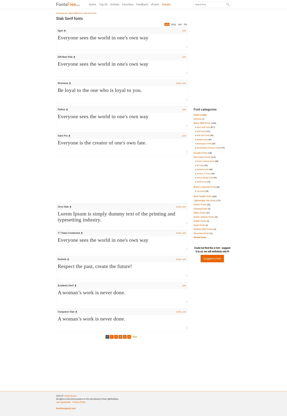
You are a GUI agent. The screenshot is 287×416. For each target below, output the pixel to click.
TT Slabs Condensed (69, 233)
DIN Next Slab (65, 57)
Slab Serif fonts (205, 135)
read (180, 24)
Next (135, 337)
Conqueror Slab (66, 311)
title (185, 24)
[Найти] (228, 4)
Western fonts (204, 169)
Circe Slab (63, 206)
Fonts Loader (200, 115)
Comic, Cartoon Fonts (207, 161)
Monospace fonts (206, 143)
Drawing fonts (202, 208)
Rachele (62, 259)
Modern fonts (204, 139)
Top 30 (103, 4)
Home (92, 4)
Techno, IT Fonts (206, 173)
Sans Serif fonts (206, 127)
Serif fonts (203, 131)
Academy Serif (66, 285)
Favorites (127, 4)
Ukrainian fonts (203, 233)
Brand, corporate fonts (207, 187)
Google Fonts (203, 153)
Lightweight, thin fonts (207, 200)
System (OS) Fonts (205, 229)
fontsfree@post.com (66, 408)
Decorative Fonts (205, 157)
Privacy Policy (78, 402)
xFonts (155, 4)
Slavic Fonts (202, 212)
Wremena (63, 83)
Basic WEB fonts (205, 123)
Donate (166, 4)
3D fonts (202, 165)
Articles (114, 4)
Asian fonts (201, 225)
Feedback (142, 4)
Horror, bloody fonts (207, 178)
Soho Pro (63, 135)
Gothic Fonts (202, 204)
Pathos (61, 109)
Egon (60, 30)
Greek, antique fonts (206, 217)
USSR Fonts (203, 182)
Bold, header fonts (205, 196)
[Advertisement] (122, 179)
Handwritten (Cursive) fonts (211, 148)
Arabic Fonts (201, 221)
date (167, 24)
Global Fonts (200, 237)
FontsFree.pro (70, 396)
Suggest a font (212, 258)
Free (68, 4)
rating (173, 24)
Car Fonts (202, 191)
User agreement (63, 402)
